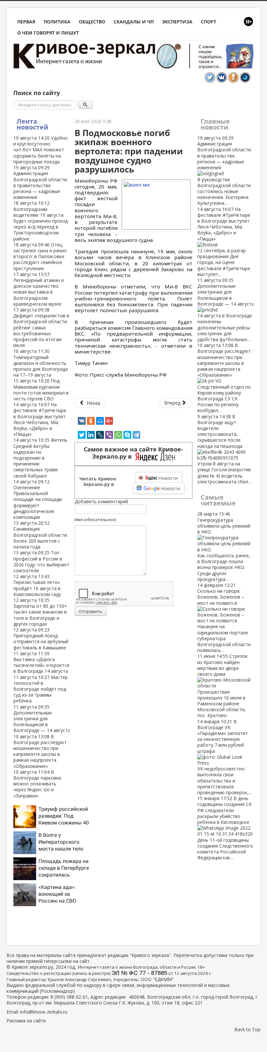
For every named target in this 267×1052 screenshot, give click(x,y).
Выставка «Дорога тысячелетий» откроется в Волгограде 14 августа (41, 662)
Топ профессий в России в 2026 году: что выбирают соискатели (41, 561)
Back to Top (247, 1029)
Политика (57, 22)
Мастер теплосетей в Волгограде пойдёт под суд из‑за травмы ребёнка (40, 689)
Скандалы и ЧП (134, 22)
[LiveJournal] (100, 435)
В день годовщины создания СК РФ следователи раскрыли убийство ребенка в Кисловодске (225, 828)
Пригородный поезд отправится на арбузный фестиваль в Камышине (40, 639)
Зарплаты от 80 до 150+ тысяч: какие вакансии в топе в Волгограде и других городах (40, 612)
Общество (92, 22)
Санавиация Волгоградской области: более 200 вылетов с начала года (40, 535)
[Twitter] (82, 435)
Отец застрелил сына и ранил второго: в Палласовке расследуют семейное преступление (39, 256)
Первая (26, 22)
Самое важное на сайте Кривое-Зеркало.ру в (133, 453)
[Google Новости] (159, 488)
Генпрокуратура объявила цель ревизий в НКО (223, 546)
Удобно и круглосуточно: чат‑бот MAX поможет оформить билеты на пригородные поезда (40, 150)
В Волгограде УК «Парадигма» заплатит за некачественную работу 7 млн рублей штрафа (224, 757)
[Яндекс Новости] (158, 478)
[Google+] (109, 421)
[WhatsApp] (118, 435)
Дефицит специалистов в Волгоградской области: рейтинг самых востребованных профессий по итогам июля (41, 327)
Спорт (208, 22)
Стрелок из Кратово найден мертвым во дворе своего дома (222, 685)
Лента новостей (32, 124)
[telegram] (136, 435)
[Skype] (127, 435)
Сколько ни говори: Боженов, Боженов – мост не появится (224, 617)
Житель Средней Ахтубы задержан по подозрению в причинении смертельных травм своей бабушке (40, 457)
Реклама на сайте (26, 1020)
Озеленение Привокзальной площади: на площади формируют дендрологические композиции (37, 499)
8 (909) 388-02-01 (69, 997)
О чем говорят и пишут (48, 33)
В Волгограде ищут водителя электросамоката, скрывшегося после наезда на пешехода (224, 449)
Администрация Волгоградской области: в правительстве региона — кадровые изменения (40, 182)
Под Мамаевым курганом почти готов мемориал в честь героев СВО (41, 390)
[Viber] (109, 435)
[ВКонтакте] (82, 421)
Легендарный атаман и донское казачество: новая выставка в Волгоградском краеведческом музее (38, 289)
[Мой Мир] (100, 421)
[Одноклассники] (91, 421)
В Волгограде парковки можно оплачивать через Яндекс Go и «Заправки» (37, 784)
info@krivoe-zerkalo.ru (43, 1012)
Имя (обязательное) (95, 519)
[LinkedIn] (91, 435)
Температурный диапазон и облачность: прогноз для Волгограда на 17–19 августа (40, 363)
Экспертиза (177, 22)
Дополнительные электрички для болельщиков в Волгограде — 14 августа (41, 719)
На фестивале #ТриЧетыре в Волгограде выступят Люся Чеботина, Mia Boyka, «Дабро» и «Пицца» (39, 419)
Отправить (90, 611)
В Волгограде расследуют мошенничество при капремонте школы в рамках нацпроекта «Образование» (40, 751)
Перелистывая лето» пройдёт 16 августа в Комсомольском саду (37, 585)
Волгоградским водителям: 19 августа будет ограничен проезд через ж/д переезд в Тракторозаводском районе (40, 221)
